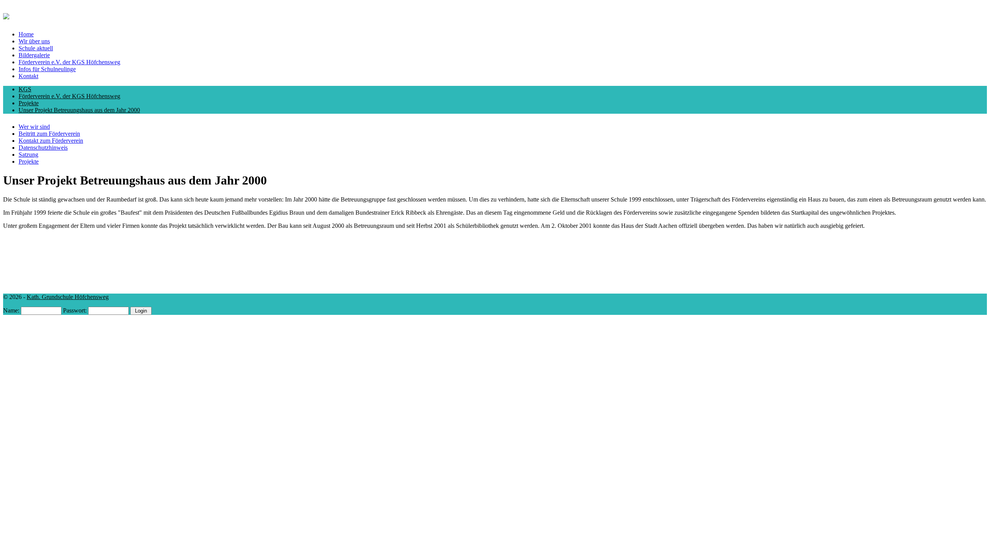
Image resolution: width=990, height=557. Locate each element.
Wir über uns (34, 41)
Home (26, 34)
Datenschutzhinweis (43, 147)
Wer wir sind (34, 126)
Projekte (29, 103)
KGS (25, 89)
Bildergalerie (34, 55)
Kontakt (28, 76)
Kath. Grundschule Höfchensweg (68, 297)
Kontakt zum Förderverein (51, 140)
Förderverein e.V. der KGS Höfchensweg (69, 62)
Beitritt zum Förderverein (49, 133)
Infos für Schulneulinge (47, 69)
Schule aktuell (36, 48)
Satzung (28, 154)
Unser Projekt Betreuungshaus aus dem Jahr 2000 (79, 110)
